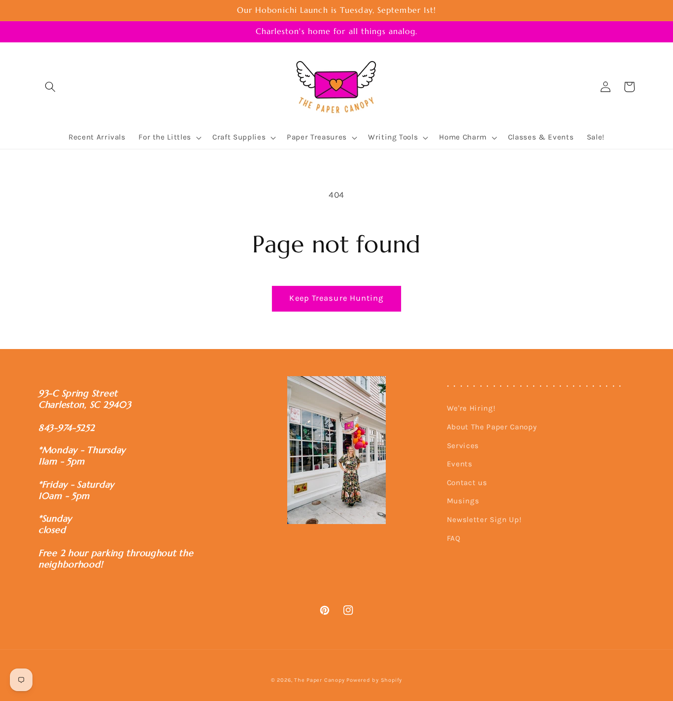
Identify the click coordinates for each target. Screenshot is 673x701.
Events (459, 463)
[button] (50, 87)
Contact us (467, 482)
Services (463, 445)
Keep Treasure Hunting (336, 298)
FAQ (454, 538)
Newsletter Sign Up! (484, 519)
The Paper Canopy (319, 680)
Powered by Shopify (374, 680)
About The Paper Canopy (492, 426)
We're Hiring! (471, 408)
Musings (463, 500)
